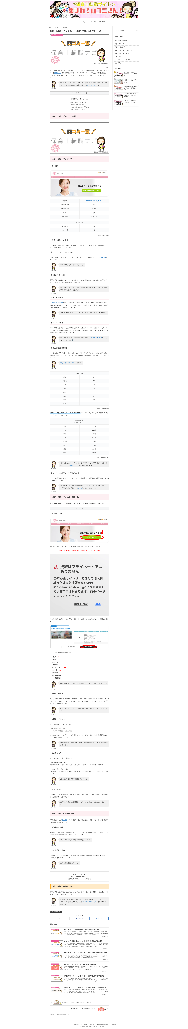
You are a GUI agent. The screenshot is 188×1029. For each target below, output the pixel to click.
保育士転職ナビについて (77, 104)
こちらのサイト (91, 85)
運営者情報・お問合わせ (102, 1024)
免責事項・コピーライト (89, 1024)
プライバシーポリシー (77, 1024)
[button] (137, 30)
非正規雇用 (103, 257)
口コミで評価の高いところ (90, 902)
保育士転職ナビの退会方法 (78, 109)
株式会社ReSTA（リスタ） (94, 201)
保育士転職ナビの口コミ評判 (78, 102)
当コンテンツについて (80, 93)
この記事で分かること (77, 99)
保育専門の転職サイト (56, 302)
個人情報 (64, 820)
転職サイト (57, 73)
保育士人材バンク (96, 338)
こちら (80, 488)
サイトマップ (113, 1024)
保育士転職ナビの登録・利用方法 (80, 107)
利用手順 (80, 508)
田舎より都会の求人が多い (67, 363)
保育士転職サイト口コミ (56, 911)
